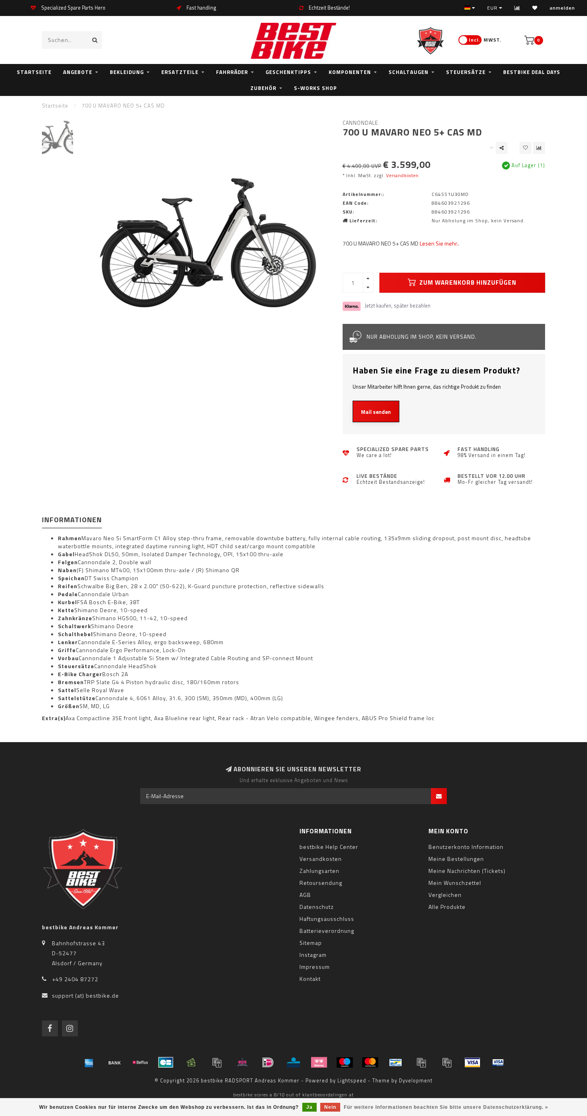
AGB (305, 894)
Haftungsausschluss (326, 918)
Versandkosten (402, 175)
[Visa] (472, 1062)
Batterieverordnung (326, 930)
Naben (67, 570)
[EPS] (242, 1062)
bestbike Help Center (328, 846)
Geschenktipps (288, 72)
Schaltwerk (74, 626)
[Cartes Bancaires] (166, 1062)
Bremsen (71, 682)
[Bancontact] (396, 1062)
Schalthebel (75, 634)
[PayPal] (421, 1062)
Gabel (66, 554)
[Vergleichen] (517, 8)
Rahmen (69, 538)
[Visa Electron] (498, 1062)
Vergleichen (445, 894)
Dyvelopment (415, 1080)
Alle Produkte (447, 906)
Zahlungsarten (319, 870)
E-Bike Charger (80, 674)
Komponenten (350, 72)
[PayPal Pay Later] (447, 1062)
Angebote (77, 72)
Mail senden (376, 412)
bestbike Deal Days (531, 72)
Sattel (67, 690)
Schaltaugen (408, 72)
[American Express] (89, 1062)
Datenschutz (316, 906)
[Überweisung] (115, 1062)
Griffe (67, 650)
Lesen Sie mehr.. (439, 243)
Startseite (34, 72)
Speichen (71, 578)
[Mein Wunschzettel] (534, 8)
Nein (330, 1107)
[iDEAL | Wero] (268, 1062)
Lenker (68, 642)
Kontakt (310, 978)
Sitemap (310, 942)
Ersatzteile (179, 72)
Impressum (314, 966)
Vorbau (68, 658)
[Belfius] (140, 1062)
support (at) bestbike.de (85, 995)
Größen (68, 706)
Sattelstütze (76, 698)
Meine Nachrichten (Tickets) (467, 870)
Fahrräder (232, 72)
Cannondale (360, 123)
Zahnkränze (75, 618)
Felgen (68, 562)
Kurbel (67, 602)
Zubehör (263, 88)
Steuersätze (466, 72)
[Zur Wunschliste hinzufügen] (525, 148)
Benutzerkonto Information (466, 846)
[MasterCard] (370, 1062)
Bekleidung (127, 72)
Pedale (68, 594)
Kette (66, 610)
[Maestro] (345, 1062)
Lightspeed (351, 1080)
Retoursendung (320, 882)
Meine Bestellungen (456, 858)
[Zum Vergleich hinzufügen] (539, 148)
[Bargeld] (191, 1062)
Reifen (67, 586)
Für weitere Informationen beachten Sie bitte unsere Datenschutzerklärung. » (446, 1107)
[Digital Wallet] (217, 1062)
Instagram (313, 954)
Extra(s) (53, 718)
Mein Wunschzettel (454, 882)
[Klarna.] (319, 1062)
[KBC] (293, 1062)
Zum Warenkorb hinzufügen (467, 282)
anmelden (562, 8)
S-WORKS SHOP (315, 88)
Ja (309, 1107)
